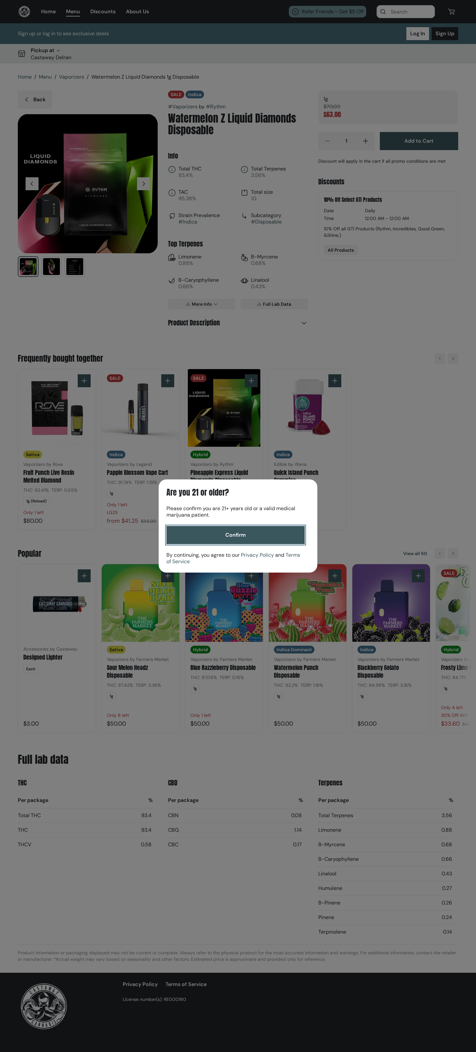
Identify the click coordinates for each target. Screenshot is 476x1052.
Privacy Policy (257, 555)
